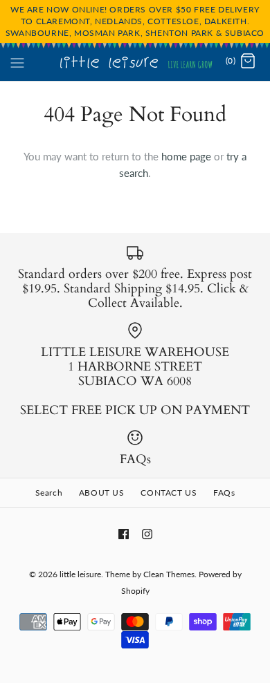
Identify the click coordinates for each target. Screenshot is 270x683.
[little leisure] (135, 61)
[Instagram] (147, 534)
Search (49, 492)
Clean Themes (169, 574)
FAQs (224, 492)
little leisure (80, 574)
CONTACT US (169, 492)
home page (186, 156)
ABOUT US (102, 492)
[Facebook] (123, 534)
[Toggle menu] (17, 61)
